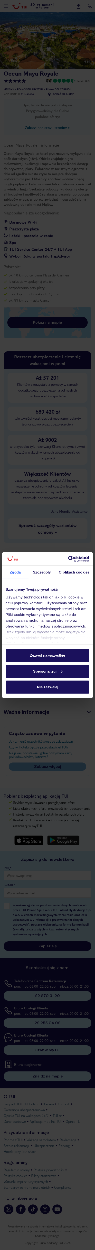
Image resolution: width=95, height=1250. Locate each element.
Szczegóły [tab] (42, 572)
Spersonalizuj (45, 671)
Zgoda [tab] (15, 572)
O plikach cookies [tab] (74, 572)
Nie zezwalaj (47, 687)
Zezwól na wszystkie (47, 655)
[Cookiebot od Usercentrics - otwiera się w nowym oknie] (68, 559)
